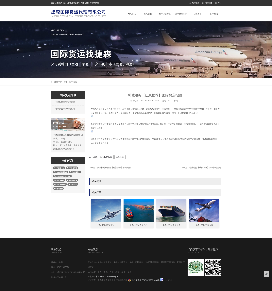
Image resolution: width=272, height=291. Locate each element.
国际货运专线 (165, 13)
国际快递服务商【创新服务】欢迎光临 (114, 167)
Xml (219, 2)
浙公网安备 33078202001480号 (145, 280)
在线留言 (197, 13)
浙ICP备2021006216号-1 (107, 276)
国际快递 (120, 157)
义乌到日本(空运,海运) (65, 108)
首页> (66, 81)
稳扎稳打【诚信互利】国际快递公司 (205, 167)
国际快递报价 (106, 157)
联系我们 (214, 13)
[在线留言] (266, 274)
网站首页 (132, 13)
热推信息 (195, 2)
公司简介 (148, 13)
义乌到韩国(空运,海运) (65, 102)
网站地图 (208, 2)
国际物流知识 (181, 13)
